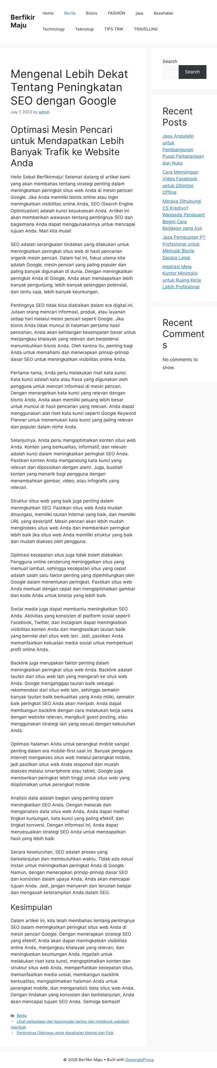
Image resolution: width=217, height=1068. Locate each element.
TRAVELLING (146, 29)
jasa (139, 13)
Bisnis (91, 13)
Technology (54, 29)
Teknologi (84, 29)
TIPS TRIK (113, 29)
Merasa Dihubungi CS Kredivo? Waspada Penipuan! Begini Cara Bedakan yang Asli (183, 215)
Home (48, 13)
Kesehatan (163, 13)
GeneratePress (139, 1059)
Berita (69, 13)
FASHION (116, 13)
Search (169, 61)
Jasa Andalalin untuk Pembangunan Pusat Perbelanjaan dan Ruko (183, 149)
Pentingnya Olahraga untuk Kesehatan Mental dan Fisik (65, 1032)
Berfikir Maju (23, 21)
